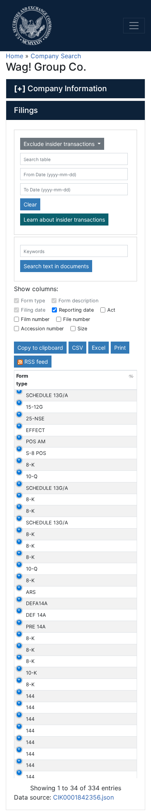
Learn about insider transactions (64, 219)
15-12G (34, 407)
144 (30, 696)
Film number (35, 319)
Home (14, 56)
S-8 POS (36, 453)
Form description (78, 301)
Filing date (33, 310)
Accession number (42, 328)
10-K (31, 673)
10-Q (32, 476)
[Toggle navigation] (134, 25)
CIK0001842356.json (83, 797)
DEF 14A (36, 615)
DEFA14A (37, 603)
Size (82, 328)
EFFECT (35, 430)
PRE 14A (36, 627)
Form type (33, 301)
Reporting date (76, 310)
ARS (31, 592)
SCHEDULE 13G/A (47, 395)
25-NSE (35, 419)
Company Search (56, 56)
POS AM (35, 441)
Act (111, 310)
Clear (30, 204)
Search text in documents (56, 266)
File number (76, 319)
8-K (30, 465)
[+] (20, 88)
